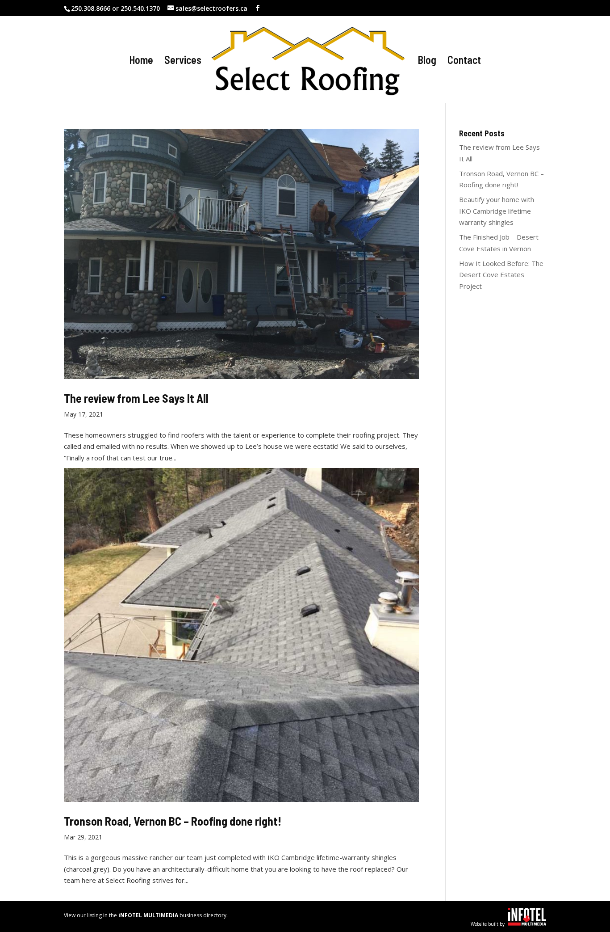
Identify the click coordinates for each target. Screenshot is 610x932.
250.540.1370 (140, 8)
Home (141, 61)
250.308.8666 (90, 8)
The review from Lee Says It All (136, 398)
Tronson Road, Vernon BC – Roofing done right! (172, 821)
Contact (464, 61)
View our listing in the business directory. (146, 915)
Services (182, 61)
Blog (427, 61)
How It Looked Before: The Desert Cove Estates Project (501, 275)
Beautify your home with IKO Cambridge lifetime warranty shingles (496, 211)
